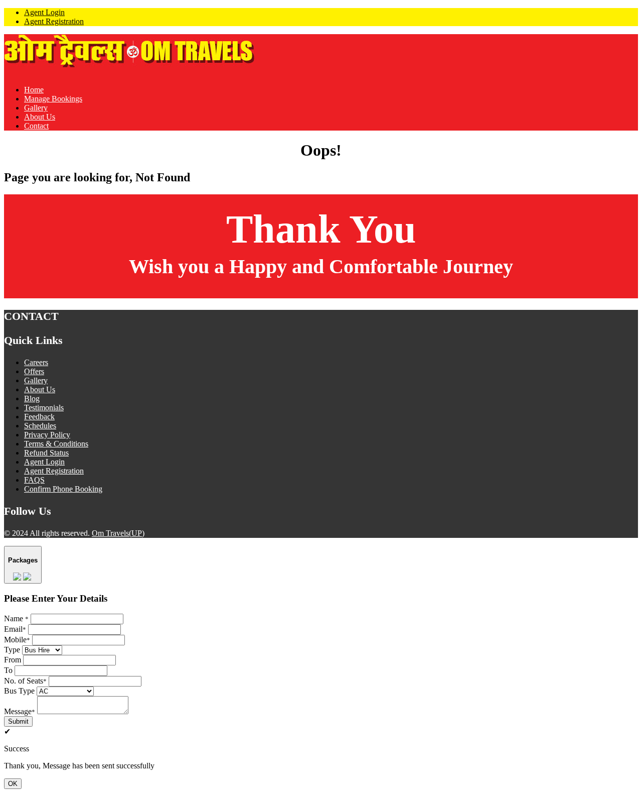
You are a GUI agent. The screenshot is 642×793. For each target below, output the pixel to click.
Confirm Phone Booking (63, 489)
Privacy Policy (47, 434)
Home (34, 89)
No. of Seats (25, 680)
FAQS (34, 480)
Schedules (40, 425)
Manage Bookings (53, 98)
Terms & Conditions (56, 443)
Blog (32, 398)
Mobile (17, 639)
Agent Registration (54, 21)
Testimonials (44, 407)
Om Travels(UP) (118, 533)
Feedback (39, 416)
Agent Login (44, 12)
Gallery (36, 107)
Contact (36, 126)
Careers (36, 362)
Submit (18, 721)
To (8, 670)
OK (13, 783)
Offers (34, 371)
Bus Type (19, 691)
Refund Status (46, 452)
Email (15, 629)
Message (19, 711)
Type (12, 649)
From (12, 659)
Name (16, 618)
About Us (39, 116)
